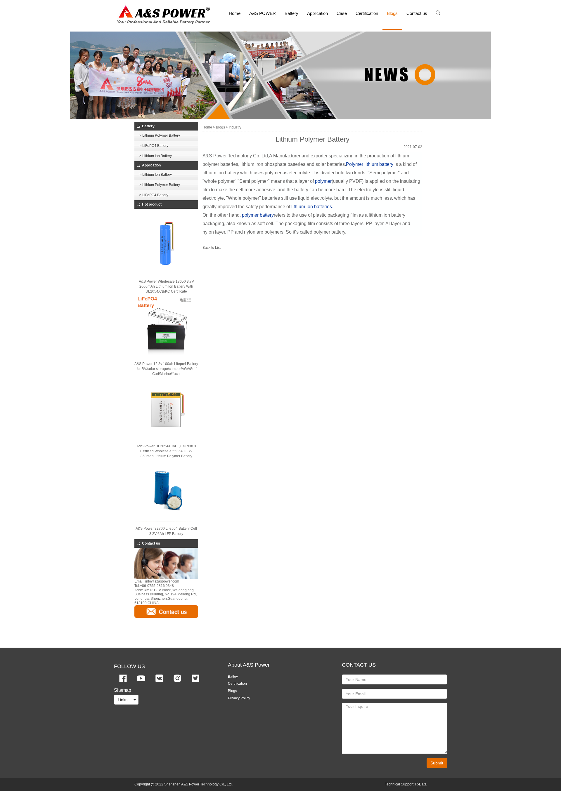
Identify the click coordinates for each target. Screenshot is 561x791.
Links (122, 699)
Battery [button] (291, 13)
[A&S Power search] (440, 13)
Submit (436, 763)
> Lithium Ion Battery (155, 156)
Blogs (232, 691)
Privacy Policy (239, 698)
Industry (235, 127)
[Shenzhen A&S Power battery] (164, 11)
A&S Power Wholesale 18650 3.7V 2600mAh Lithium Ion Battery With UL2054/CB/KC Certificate (166, 286)
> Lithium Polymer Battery (159, 135)
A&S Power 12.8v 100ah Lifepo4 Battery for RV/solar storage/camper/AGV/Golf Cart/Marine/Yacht (166, 369)
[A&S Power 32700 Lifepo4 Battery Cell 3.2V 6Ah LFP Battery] (166, 490)
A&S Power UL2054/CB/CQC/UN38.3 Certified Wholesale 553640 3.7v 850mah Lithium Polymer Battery (166, 451)
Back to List (211, 248)
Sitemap (122, 690)
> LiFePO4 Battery (153, 146)
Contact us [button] (416, 13)
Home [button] (234, 13)
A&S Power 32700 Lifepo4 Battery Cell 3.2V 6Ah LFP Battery (166, 531)
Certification (237, 684)
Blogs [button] (392, 13)
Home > (208, 127)
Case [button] (342, 13)
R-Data (421, 784)
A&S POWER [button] (262, 13)
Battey (233, 676)
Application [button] (317, 13)
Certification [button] (367, 13)
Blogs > (222, 127)
